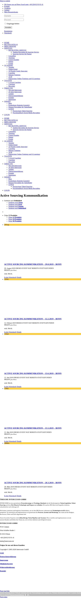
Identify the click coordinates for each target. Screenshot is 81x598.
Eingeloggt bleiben (12, 24)
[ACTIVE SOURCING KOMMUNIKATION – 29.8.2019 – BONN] (42, 243)
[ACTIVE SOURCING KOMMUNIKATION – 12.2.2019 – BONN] (42, 298)
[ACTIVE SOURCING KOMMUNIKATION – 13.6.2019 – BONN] (42, 352)
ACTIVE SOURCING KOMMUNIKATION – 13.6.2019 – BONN (32, 373)
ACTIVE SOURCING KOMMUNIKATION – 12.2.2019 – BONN (32, 319)
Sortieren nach (15, 202)
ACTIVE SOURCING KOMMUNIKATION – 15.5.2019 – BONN (32, 428)
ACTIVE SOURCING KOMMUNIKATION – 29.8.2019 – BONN (32, 264)
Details (19, 277)
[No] (29, 595)
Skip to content (5, 1)
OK (27, 595)
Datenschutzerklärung (16, 595)
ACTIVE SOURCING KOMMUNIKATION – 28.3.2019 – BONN (32, 483)
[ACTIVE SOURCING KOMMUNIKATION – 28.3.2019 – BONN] (42, 462)
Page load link (4, 591)
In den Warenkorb (10, 277)
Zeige (15, 217)
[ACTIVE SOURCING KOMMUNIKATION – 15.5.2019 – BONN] (42, 407)
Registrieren (8, 31)
